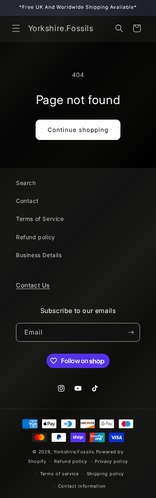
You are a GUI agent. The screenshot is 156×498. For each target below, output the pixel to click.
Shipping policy (105, 473)
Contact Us (33, 285)
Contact (27, 200)
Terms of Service (40, 218)
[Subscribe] (131, 332)
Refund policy (35, 237)
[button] (16, 28)
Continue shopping (78, 130)
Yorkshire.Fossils (74, 452)
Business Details (39, 255)
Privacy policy (111, 461)
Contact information (82, 486)
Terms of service (59, 473)
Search (26, 182)
